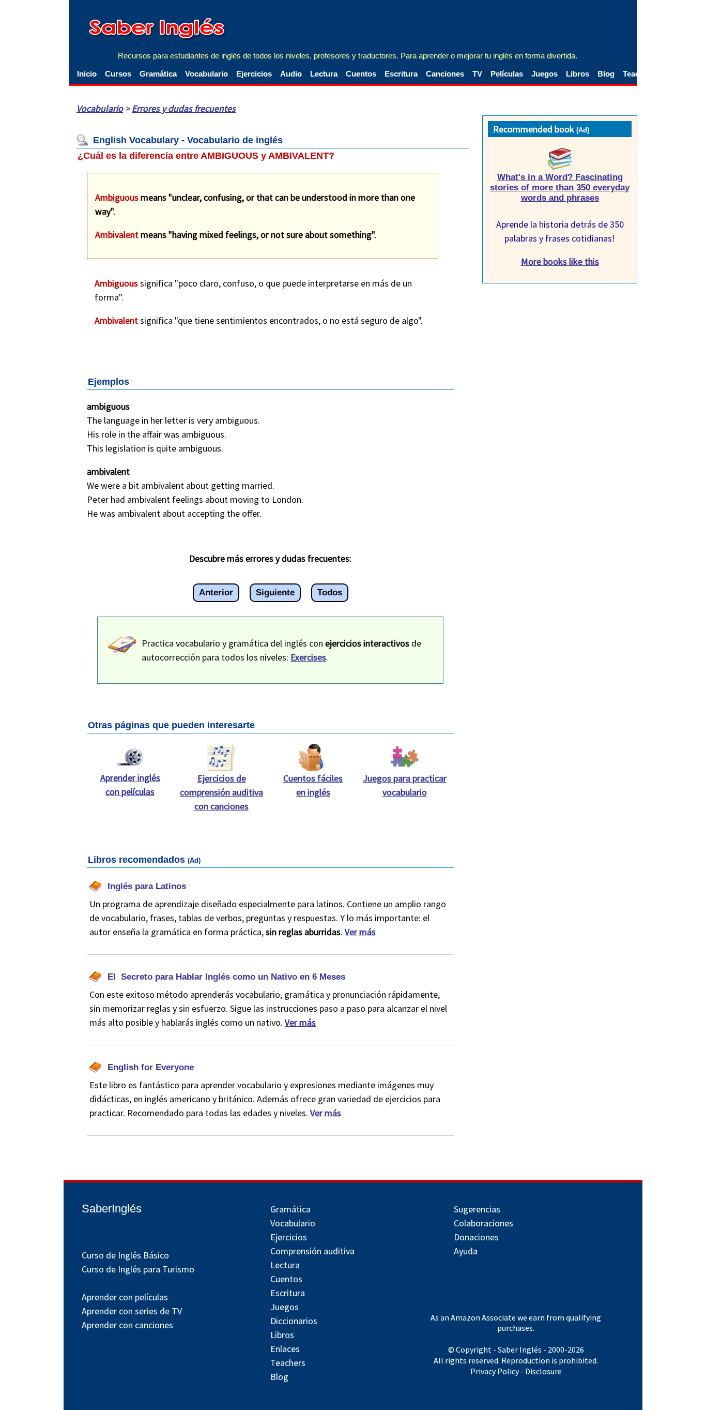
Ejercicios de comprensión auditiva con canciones (221, 792)
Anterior (216, 592)
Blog (606, 73)
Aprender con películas (125, 1297)
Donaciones (476, 1237)
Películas (506, 73)
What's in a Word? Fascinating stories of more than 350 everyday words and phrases (560, 187)
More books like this (560, 261)
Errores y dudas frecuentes (184, 108)
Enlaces (285, 1349)
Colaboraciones (483, 1223)
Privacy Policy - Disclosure (516, 1371)
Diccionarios (293, 1321)
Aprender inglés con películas (130, 785)
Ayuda (466, 1251)
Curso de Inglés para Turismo (138, 1269)
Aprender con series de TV (132, 1311)
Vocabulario (206, 73)
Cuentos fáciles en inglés (313, 785)
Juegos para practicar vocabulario (405, 785)
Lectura (323, 73)
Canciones (445, 73)
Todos (329, 592)
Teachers (287, 1363)
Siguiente (275, 592)
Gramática (158, 73)
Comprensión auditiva (312, 1251)
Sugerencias (477, 1209)
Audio (291, 73)
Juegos (544, 73)
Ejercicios (254, 73)
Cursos (118, 73)
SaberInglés (112, 1208)
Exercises (308, 657)
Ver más (360, 932)
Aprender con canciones (127, 1325)
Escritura (401, 73)
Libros (577, 73)
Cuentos (361, 73)
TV (477, 73)
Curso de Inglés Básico (125, 1255)
